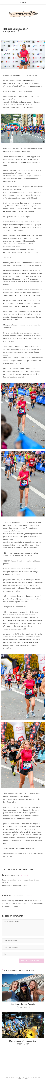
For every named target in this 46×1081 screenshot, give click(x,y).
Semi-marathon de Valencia (23, 1004)
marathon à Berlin (19, 75)
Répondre (24, 875)
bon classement (36, 86)
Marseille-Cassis (9, 83)
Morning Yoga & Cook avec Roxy (23, 1041)
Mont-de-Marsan (29, 80)
